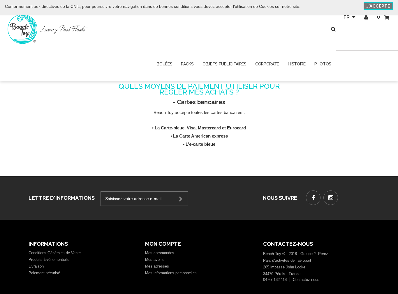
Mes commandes (159, 253)
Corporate (267, 64)
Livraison (36, 266)
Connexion (366, 17)
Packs (187, 64)
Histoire (297, 64)
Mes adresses (157, 266)
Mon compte (163, 244)
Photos (322, 64)
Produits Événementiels (49, 259)
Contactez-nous (306, 279)
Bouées (164, 64)
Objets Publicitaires (224, 64)
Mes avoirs (154, 259)
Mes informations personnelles (171, 273)
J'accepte (378, 6)
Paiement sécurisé (44, 273)
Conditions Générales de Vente (55, 253)
